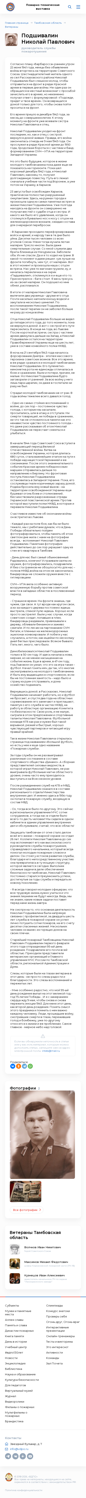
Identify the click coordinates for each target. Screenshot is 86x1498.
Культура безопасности (22, 1379)
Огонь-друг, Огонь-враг (63, 1322)
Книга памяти (14, 1336)
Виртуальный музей (19, 1390)
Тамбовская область (48, 22)
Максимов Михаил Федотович (46, 1262)
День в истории (16, 1341)
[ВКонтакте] (12, 1066)
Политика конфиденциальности (23, 1490)
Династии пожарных (19, 1330)
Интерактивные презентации (57, 1329)
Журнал (10, 1396)
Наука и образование (20, 1374)
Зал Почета (54, 1363)
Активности (54, 1352)
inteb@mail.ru (51, 1050)
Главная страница (16, 22)
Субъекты (12, 1305)
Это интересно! (57, 1347)
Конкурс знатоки (58, 1311)
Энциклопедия (15, 1363)
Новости (11, 1358)
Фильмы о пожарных (19, 1407)
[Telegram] (24, 1066)
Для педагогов (15, 1385)
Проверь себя (56, 1316)
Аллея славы (14, 1319)
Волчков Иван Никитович (42, 1247)
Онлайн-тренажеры (60, 1336)
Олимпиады (54, 1305)
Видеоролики (14, 1401)
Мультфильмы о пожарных (16, 1414)
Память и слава (16, 1325)
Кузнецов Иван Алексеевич (44, 1275)
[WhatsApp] (30, 1066)
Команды (52, 1358)
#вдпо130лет (14, 1352)
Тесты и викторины (59, 1341)
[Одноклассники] (18, 1066)
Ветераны (11, 26)
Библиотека (13, 1368)
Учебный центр (16, 1347)
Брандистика (14, 1421)
